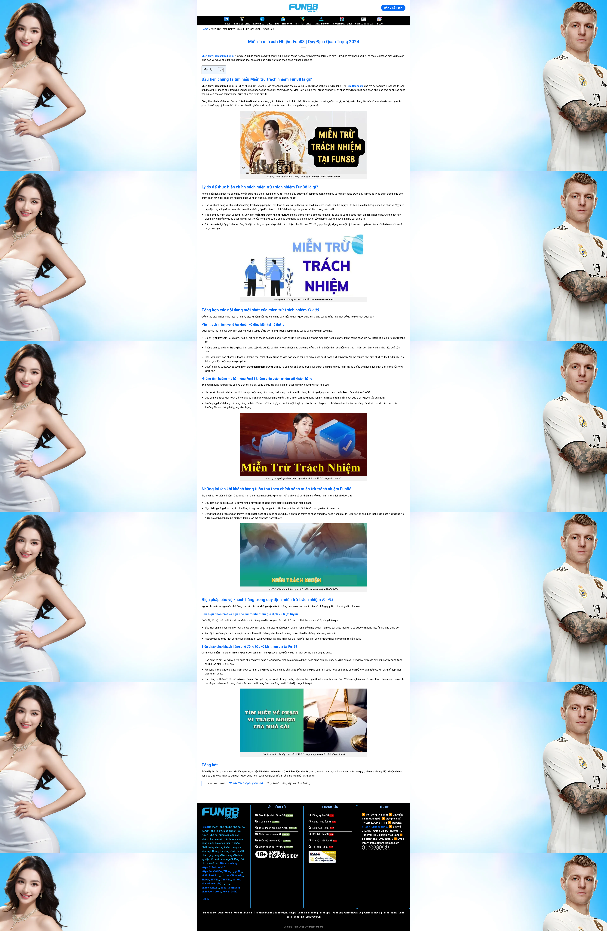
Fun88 (227, 24)
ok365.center (209, 887)
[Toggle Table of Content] (219, 70)
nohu (223, 887)
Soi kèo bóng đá (364, 24)
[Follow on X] (370, 847)
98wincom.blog (229, 863)
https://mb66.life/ (212, 871)
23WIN (214, 879)
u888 (204, 875)
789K (234, 891)
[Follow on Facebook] (364, 847)
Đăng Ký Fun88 (242, 24)
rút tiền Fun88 (303, 24)
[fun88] (304, 7)
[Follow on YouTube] (381, 847)
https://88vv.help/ (233, 875)
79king (227, 871)
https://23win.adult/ (213, 867)
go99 (237, 871)
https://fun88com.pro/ (375, 826)
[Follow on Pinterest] (376, 847)
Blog (380, 24)
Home (205, 28)
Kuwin (226, 891)
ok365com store (211, 891)
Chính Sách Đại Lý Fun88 (246, 783)
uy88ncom (234, 887)
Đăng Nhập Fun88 (262, 24)
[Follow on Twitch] (387, 847)
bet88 (212, 875)
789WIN (225, 879)
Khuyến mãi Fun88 (342, 24)
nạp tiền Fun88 (283, 24)
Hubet (205, 879)
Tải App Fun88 (321, 24)
